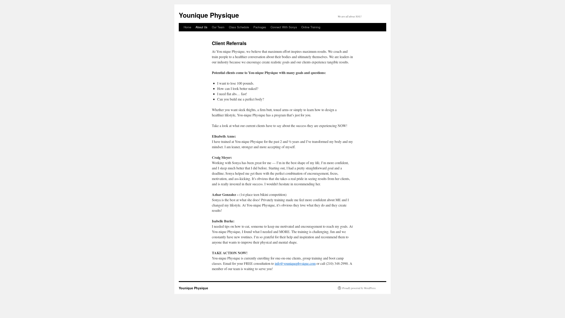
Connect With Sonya (284, 27)
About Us (201, 27)
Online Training (310, 27)
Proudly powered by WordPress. (359, 288)
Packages (259, 27)
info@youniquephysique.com (295, 263)
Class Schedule (239, 27)
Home (187, 27)
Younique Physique (209, 15)
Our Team (218, 27)
